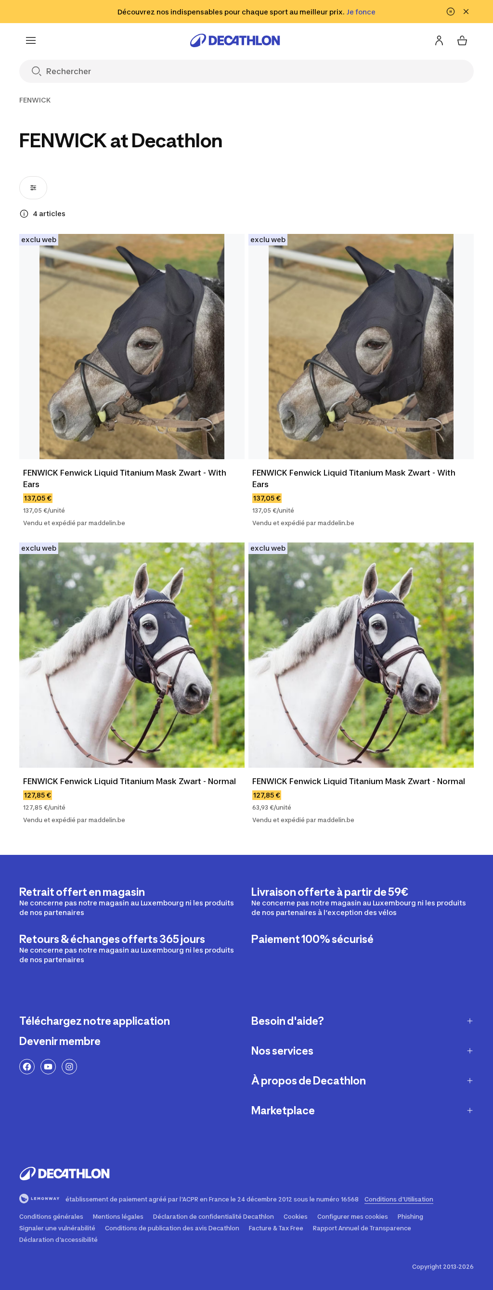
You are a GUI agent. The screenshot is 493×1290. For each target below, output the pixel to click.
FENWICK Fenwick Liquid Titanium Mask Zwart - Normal (129, 781)
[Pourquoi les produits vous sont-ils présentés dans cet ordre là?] (24, 214)
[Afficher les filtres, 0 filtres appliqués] (33, 187)
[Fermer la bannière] (466, 11)
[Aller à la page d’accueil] (235, 40)
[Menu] (30, 40)
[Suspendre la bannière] (450, 11)
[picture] (132, 346)
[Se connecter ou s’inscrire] (439, 40)
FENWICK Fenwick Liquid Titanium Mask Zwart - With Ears (124, 478)
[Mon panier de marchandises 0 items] (462, 40)
